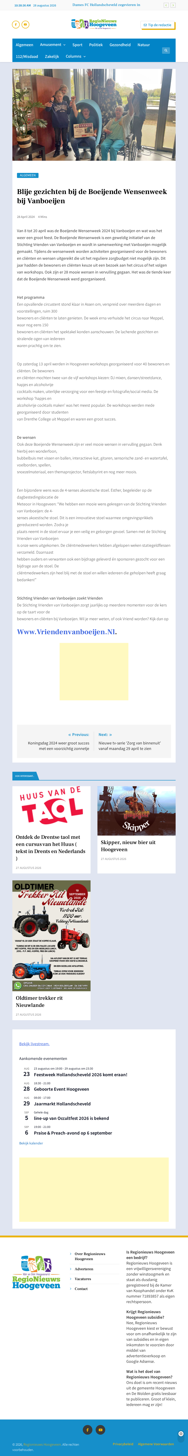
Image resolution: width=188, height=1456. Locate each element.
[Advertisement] (94, 671)
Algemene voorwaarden (156, 1444)
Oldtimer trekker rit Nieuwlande (39, 1002)
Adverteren (84, 1269)
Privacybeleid (123, 1444)
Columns (73, 56)
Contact (81, 1288)
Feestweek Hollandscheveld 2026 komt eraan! (80, 1074)
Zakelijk (52, 56)
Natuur (144, 44)
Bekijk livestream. (34, 1043)
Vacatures (83, 1278)
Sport (77, 44)
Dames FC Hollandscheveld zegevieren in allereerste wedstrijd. (106, 5)
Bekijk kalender (31, 1143)
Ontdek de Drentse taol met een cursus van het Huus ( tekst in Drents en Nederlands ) (50, 848)
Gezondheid (120, 44)
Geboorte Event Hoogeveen (61, 1089)
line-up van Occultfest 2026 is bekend (71, 1118)
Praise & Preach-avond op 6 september (73, 1133)
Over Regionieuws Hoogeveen (90, 1256)
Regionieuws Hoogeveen (42, 1444)
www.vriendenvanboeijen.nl (66, 632)
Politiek (96, 44)
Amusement (50, 44)
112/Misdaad (27, 56)
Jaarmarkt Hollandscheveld (62, 1104)
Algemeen (24, 44)
